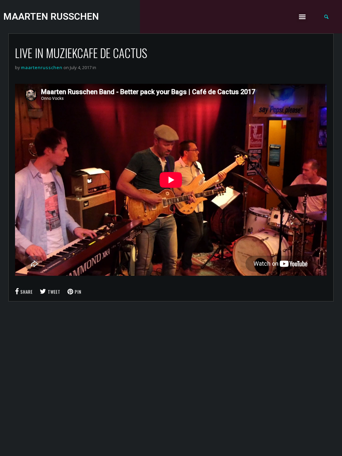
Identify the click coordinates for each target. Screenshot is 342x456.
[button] (302, 16)
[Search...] (326, 16)
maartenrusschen (41, 67)
